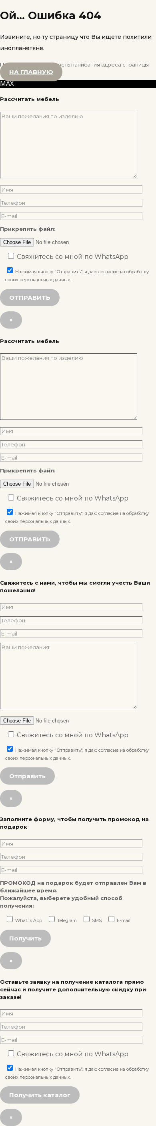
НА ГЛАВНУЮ (31, 72)
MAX (7, 83)
